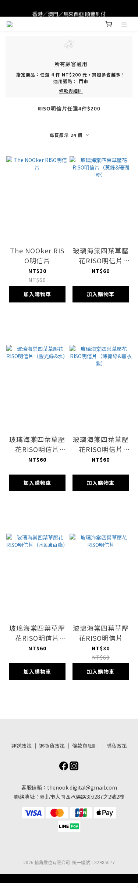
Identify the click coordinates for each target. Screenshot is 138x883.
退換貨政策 (52, 745)
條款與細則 (85, 745)
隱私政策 (116, 745)
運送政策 (21, 745)
